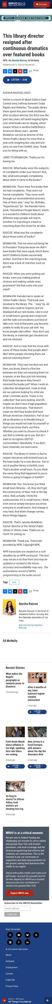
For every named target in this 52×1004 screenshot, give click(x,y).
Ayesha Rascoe (19, 60)
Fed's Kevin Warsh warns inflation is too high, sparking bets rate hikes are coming (15, 748)
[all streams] (48, 1000)
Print (36, 70)
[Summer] (26, 18)
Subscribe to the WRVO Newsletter (23, 903)
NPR (14, 582)
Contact (9, 974)
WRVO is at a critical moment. (25, 833)
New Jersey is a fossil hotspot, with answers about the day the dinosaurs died (37, 748)
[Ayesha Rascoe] (9, 608)
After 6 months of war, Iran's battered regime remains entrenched (37, 693)
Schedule (10, 961)
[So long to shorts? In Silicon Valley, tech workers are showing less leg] (15, 786)
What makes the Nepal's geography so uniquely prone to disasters (15, 680)
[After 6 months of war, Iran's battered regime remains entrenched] (37, 677)
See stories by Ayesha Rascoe (30, 626)
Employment (11, 967)
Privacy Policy (12, 986)
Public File (10, 980)
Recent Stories (15, 668)
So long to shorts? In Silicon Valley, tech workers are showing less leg (15, 802)
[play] (4, 1000)
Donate (43, 4)
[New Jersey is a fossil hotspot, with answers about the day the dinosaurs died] (37, 732)
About (8, 955)
